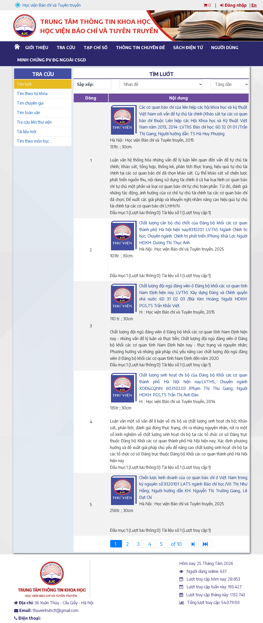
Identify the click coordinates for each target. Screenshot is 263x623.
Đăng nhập (235, 5)
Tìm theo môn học (33, 141)
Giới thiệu (36, 47)
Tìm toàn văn (28, 112)
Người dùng (224, 47)
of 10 (177, 544)
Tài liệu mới (26, 131)
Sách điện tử (188, 47)
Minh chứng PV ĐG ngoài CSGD (49, 59)
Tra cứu (66, 47)
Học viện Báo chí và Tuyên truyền (50, 5)
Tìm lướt (24, 84)
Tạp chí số (95, 47)
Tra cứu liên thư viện (34, 122)
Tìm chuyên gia (30, 103)
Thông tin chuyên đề (139, 47)
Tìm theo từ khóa (32, 93)
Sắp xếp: (85, 84)
